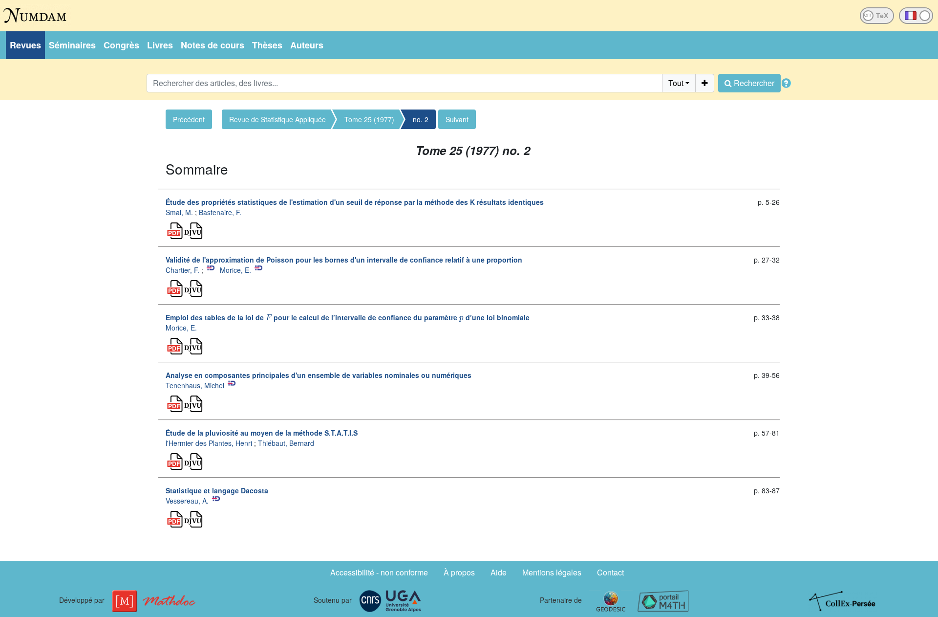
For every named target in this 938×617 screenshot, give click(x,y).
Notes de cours (212, 45)
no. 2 (420, 119)
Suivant (457, 119)
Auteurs (306, 45)
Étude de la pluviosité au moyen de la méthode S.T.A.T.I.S (262, 433)
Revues (25, 45)
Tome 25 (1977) (369, 119)
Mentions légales (551, 572)
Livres (160, 45)
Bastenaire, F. (220, 212)
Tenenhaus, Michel (195, 385)
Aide (498, 572)
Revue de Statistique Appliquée (277, 119)
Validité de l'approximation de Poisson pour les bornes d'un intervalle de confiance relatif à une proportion (344, 259)
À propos (459, 572)
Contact (610, 572)
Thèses (267, 45)
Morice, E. (235, 270)
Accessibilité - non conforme (379, 572)
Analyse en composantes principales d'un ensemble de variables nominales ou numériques (318, 375)
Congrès (121, 45)
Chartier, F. (182, 270)
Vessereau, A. (187, 501)
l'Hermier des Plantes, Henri (209, 443)
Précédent (189, 119)
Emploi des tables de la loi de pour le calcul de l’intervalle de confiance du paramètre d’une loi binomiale (348, 317)
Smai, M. (179, 212)
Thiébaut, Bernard (286, 443)
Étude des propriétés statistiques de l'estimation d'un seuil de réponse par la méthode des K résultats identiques (355, 202)
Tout (675, 82)
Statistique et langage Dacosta (217, 490)
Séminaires (72, 45)
